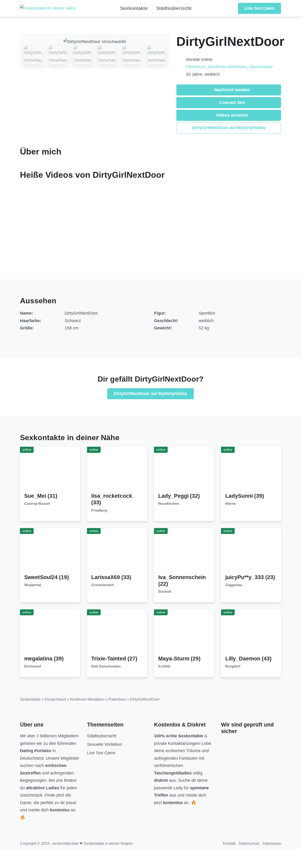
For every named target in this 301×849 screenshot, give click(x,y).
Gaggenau (233, 585)
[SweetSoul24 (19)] (50, 551)
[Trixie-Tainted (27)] (117, 632)
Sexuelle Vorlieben (104, 744)
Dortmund (32, 666)
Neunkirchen (168, 503)
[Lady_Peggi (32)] (184, 469)
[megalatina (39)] (50, 632)
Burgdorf (232, 666)
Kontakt (229, 843)
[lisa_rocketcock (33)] (117, 469)
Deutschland (261, 66)
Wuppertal (32, 585)
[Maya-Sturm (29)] (184, 632)
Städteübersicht (174, 8)
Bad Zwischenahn (106, 666)
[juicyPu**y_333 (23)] (251, 551)
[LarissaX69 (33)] (117, 551)
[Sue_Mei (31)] (50, 469)
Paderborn (196, 66)
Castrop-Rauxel (37, 503)
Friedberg (99, 510)
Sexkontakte (134, 8)
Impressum (272, 843)
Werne (230, 503)
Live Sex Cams (259, 8)
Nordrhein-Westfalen (227, 66)
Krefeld (164, 666)
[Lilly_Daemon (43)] (251, 632)
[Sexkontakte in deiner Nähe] (48, 8)
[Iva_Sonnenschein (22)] (184, 551)
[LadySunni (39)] (251, 469)
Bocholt (164, 591)
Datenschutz (249, 843)
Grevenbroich (102, 585)
